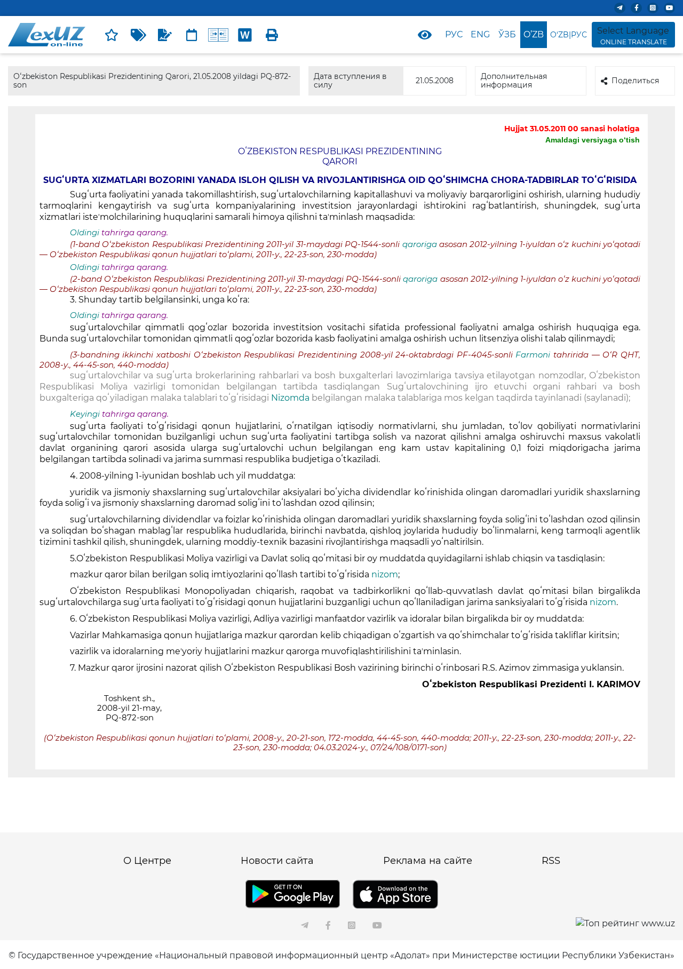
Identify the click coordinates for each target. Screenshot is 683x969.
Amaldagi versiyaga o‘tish (592, 140)
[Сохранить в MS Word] (245, 34)
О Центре (147, 861)
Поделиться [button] (635, 80)
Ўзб (507, 34)
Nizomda (291, 398)
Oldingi (84, 232)
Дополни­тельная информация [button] (514, 80)
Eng (480, 34)
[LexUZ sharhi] (165, 34)
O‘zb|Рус (568, 34)
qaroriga (420, 244)
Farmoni (532, 355)
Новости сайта (277, 861)
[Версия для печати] (271, 34)
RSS (551, 861)
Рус (454, 34)
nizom (384, 574)
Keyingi (85, 414)
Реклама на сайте (427, 861)
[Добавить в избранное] (111, 34)
